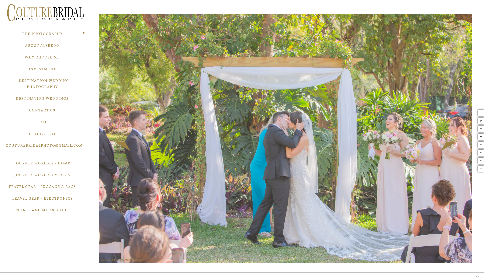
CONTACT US (42, 110)
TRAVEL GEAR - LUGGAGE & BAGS (42, 186)
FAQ (42, 121)
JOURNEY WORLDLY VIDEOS (42, 174)
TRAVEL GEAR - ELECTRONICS (42, 198)
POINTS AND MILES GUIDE (42, 210)
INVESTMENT (42, 69)
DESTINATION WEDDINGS (42, 98)
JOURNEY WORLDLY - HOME (42, 163)
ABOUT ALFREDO (42, 45)
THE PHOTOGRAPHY (42, 33)
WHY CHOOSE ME (42, 57)
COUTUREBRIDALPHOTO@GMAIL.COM (44, 145)
